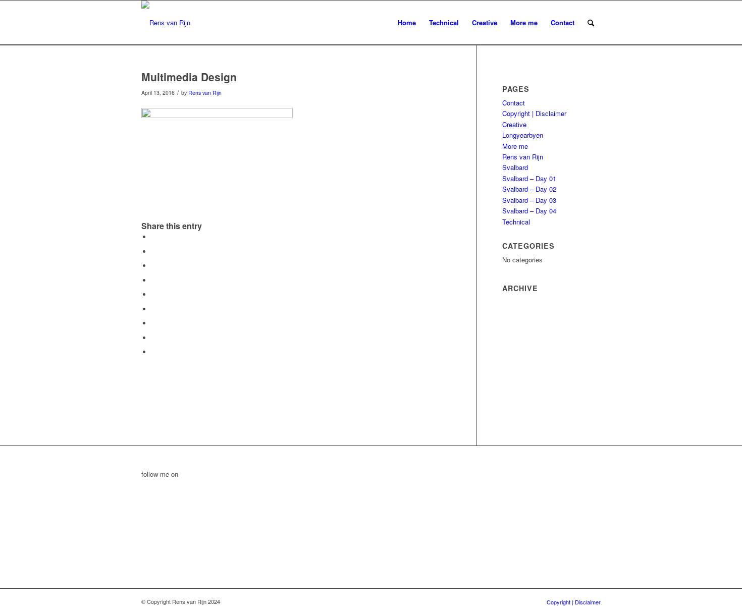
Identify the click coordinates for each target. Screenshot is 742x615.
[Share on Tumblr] (153, 309)
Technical (516, 222)
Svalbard (515, 167)
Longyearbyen (522, 135)
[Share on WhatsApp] (153, 265)
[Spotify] (143, 530)
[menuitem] (406, 23)
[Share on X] (153, 251)
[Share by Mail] (153, 352)
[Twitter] (143, 508)
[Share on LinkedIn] (153, 294)
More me (515, 146)
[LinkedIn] (143, 485)
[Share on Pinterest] (153, 280)
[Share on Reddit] (153, 338)
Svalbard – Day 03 (529, 200)
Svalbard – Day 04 (529, 210)
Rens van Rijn (205, 92)
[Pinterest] (143, 541)
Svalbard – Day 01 (529, 178)
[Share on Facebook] (153, 237)
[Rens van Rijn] (165, 23)
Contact (513, 102)
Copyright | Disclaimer (534, 113)
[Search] (591, 23)
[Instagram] (143, 553)
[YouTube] (143, 519)
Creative (514, 124)
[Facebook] (143, 496)
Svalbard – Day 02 (529, 189)
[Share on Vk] (153, 323)
